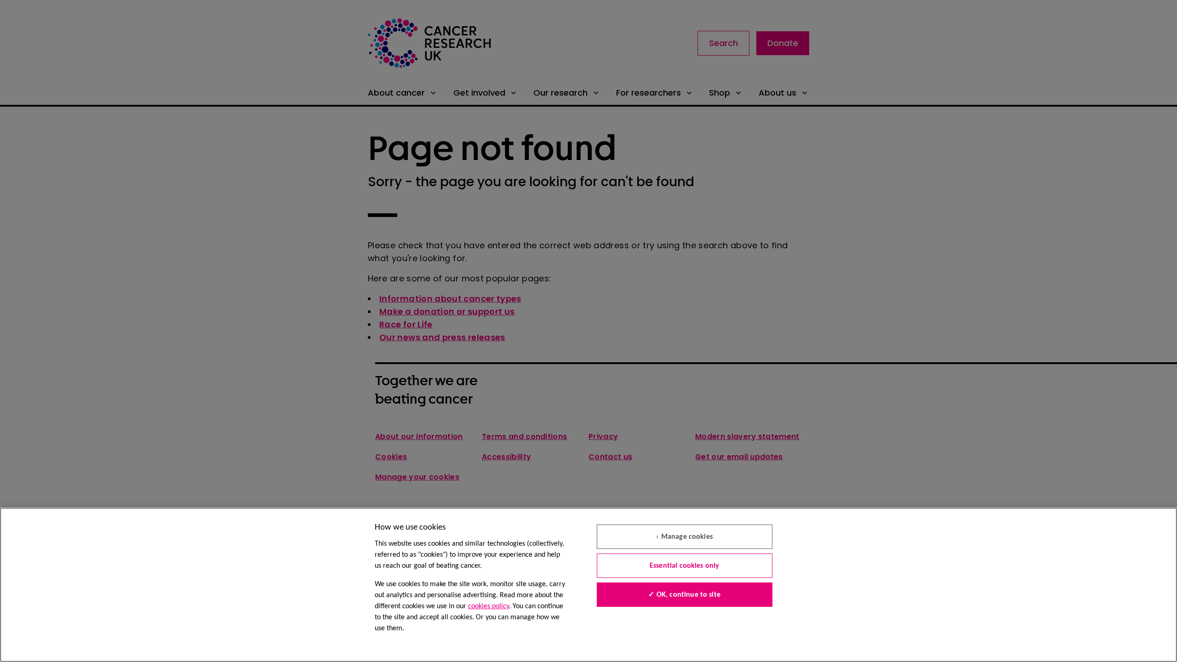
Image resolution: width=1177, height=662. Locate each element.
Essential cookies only (685, 566)
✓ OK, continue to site (684, 595)
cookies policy (488, 606)
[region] (588, 585)
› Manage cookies (684, 537)
